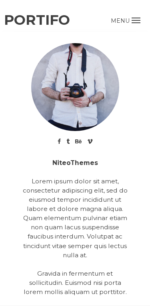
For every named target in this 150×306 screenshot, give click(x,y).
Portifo (37, 19)
